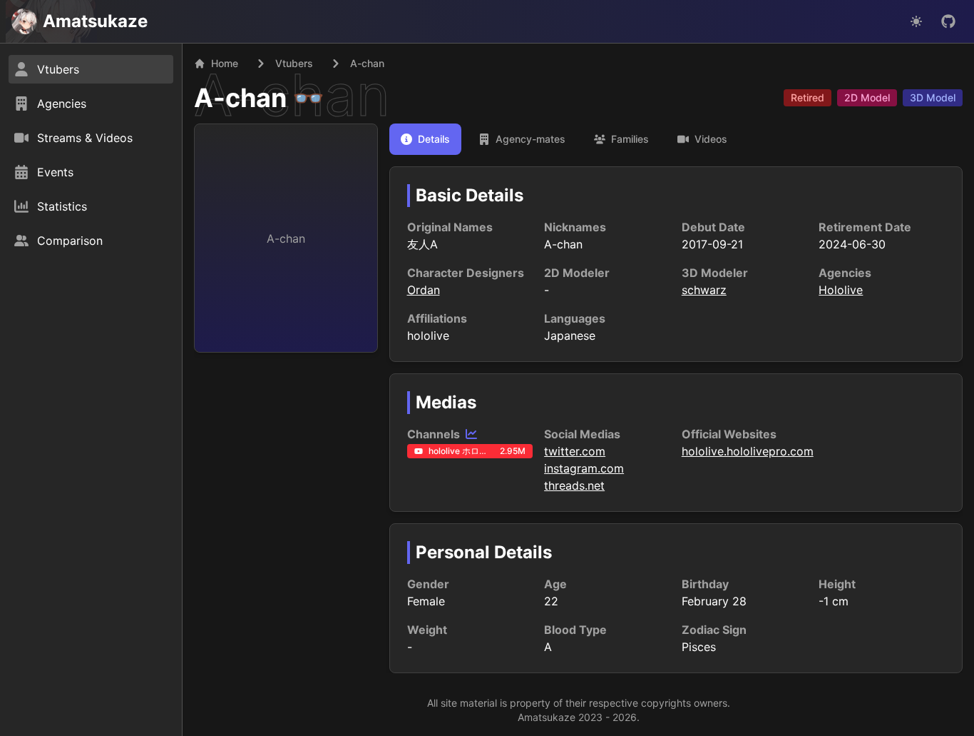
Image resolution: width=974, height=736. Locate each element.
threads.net (574, 485)
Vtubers (294, 63)
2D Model (867, 97)
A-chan (240, 98)
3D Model (932, 97)
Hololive (841, 290)
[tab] (425, 139)
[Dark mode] (916, 21)
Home (224, 63)
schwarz (704, 290)
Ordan (423, 290)
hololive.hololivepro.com (748, 451)
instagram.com (584, 468)
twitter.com (574, 451)
